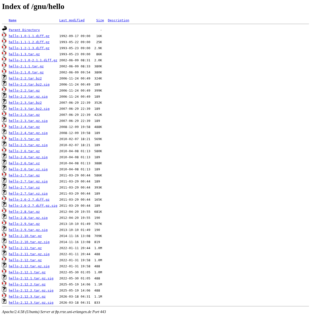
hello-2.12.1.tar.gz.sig (31, 278)
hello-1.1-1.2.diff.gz (29, 42)
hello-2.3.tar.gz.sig (28, 121)
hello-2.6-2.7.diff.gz (29, 199)
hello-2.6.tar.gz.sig (28, 157)
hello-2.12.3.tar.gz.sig (31, 302)
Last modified (72, 20)
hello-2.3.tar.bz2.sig (29, 109)
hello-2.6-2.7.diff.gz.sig (33, 205)
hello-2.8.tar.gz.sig (28, 218)
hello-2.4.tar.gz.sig (28, 133)
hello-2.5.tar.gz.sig (28, 145)
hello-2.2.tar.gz (24, 90)
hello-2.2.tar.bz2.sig (29, 84)
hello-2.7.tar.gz (24, 175)
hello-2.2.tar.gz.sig (28, 96)
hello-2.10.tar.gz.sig (29, 242)
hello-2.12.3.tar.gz (27, 296)
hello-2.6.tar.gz (24, 151)
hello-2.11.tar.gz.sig (29, 254)
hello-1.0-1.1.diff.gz (29, 36)
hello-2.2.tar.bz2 (25, 78)
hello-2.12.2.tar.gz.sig (31, 290)
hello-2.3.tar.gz (24, 115)
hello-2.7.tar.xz (24, 187)
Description (118, 20)
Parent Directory (24, 30)
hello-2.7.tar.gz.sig (28, 181)
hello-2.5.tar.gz (24, 139)
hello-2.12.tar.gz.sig (29, 266)
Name (13, 20)
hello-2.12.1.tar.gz (27, 272)
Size (100, 20)
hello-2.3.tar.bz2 (25, 102)
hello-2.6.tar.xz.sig (28, 169)
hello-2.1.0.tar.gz (26, 72)
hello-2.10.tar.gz (25, 236)
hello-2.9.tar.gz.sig (28, 230)
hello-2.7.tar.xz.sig (28, 193)
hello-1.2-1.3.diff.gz (29, 48)
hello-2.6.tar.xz (24, 163)
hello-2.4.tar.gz (24, 127)
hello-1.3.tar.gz (24, 54)
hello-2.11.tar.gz (25, 248)
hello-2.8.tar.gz (24, 211)
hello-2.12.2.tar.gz (27, 284)
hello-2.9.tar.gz (24, 224)
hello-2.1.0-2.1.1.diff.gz (33, 60)
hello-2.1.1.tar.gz (26, 66)
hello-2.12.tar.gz (25, 260)
